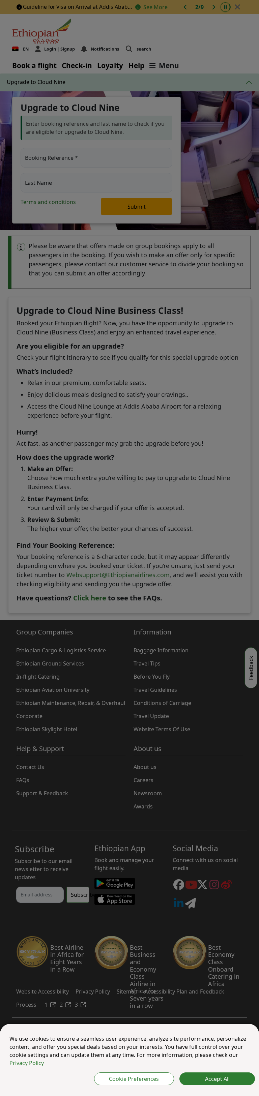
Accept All (217, 1079)
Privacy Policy (26, 1063)
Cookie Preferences (134, 1079)
